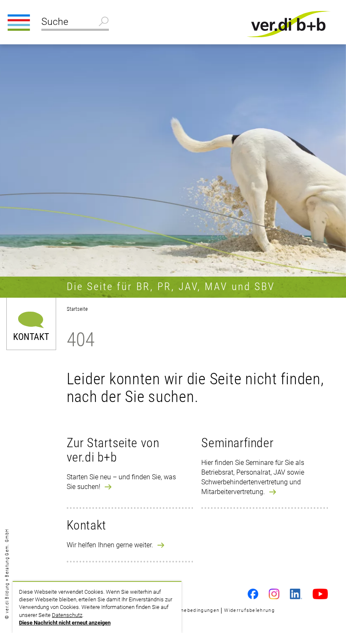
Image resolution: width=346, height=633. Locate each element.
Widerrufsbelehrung (249, 610)
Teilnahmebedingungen (190, 610)
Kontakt (31, 336)
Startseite (77, 309)
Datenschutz (67, 615)
